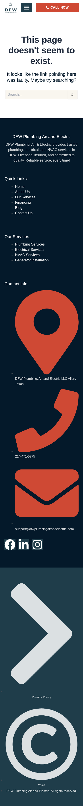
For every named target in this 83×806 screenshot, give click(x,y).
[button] (26, 7)
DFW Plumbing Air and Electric (41, 136)
